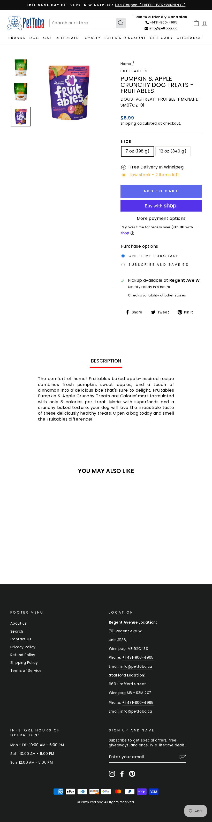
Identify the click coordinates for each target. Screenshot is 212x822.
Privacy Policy (23, 647)
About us (18, 623)
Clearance (189, 37)
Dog (34, 37)
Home (125, 63)
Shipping (128, 123)
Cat (47, 37)
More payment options (161, 218)
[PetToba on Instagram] (112, 774)
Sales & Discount (125, 37)
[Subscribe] (182, 757)
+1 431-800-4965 (138, 657)
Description (106, 361)
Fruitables (134, 71)
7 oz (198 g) (137, 151)
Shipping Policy (24, 662)
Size (126, 141)
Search (16, 631)
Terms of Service (26, 670)
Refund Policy (22, 654)
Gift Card (161, 37)
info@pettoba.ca (136, 666)
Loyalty (92, 37)
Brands (17, 37)
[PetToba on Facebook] (122, 774)
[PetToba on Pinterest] (132, 774)
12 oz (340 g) (173, 151)
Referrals (67, 37)
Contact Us (20, 639)
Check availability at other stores (157, 295)
